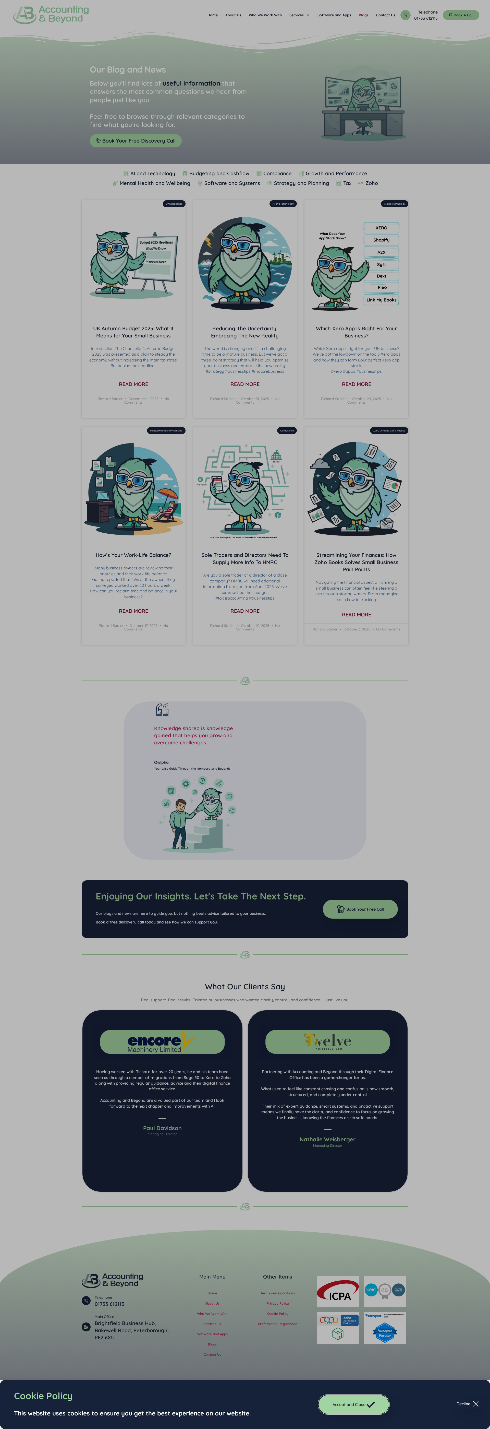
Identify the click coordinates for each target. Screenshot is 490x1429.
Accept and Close (349, 1404)
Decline (463, 1403)
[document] (245, 714)
